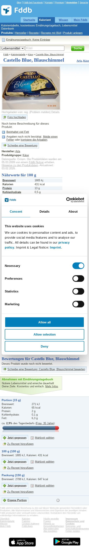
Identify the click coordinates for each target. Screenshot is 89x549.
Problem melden (40, 112)
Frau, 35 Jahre (45, 423)
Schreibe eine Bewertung (22, 145)
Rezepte (34, 32)
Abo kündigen (50, 531)
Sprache (84, 2)
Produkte (7, 32)
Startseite (29, 19)
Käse (30, 54)
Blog (19, 2)
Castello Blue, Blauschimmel (50, 54)
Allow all (44, 322)
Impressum (72, 518)
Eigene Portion (17, 500)
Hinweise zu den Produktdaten (20, 165)
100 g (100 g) (11, 451)
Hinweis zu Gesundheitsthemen (53, 524)
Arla (79, 60)
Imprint (55, 247)
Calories (26, 521)
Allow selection (45, 334)
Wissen (63, 19)
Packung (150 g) (13, 475)
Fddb (5, 54)
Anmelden (71, 2)
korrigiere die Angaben (34, 139)
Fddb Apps (27, 526)
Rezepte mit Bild (51, 32)
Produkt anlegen (73, 32)
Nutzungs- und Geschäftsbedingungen (77, 527)
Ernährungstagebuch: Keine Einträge (28, 39)
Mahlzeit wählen (44, 437)
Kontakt (49, 2)
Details (55, 112)
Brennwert (9, 180)
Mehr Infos (51, 386)
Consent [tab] (16, 211)
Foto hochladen (16, 117)
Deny (44, 346)
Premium (59, 2)
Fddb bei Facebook (33, 2)
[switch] (78, 278)
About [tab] (73, 211)
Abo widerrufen (51, 528)
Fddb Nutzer (36, 162)
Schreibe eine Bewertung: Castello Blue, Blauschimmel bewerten (46, 369)
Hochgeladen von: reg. (15, 112)
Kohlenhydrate (11, 192)
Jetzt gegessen (16, 437)
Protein (7, 188)
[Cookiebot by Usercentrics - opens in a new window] (66, 200)
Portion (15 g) (11, 400)
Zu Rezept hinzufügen (20, 443)
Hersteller (20, 32)
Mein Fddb (80, 19)
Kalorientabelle (48, 19)
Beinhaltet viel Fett (17, 131)
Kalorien (26, 518)
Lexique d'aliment (30, 523)
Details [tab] (45, 211)
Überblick (5, 518)
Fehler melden (73, 531)
